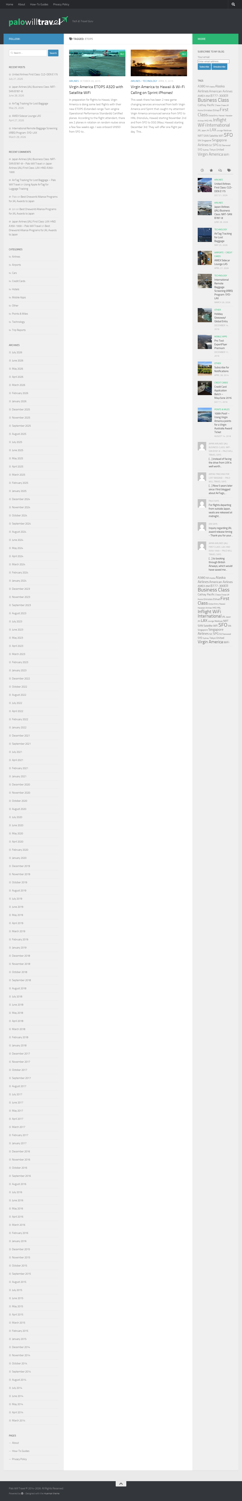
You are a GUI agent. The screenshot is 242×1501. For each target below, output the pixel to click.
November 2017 (21, 1061)
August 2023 (19, 613)
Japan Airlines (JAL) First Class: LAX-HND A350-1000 (31, 168)
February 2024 (20, 572)
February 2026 (20, 393)
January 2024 (19, 580)
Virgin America (210, 154)
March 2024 (18, 564)
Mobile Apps (19, 297)
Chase (217, 105)
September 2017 (21, 1078)
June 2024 (17, 540)
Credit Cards (18, 281)
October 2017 (19, 1070)
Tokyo (212, 149)
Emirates (208, 110)
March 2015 (18, 1322)
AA (207, 86)
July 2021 (17, 752)
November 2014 (21, 1355)
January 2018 (19, 1045)
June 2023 (17, 629)
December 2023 (21, 588)
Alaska (212, 87)
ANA (208, 95)
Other (15, 305)
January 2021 (19, 776)
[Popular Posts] (211, 170)
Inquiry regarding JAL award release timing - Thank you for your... (221, 531)
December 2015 (21, 1249)
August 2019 (19, 890)
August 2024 (19, 531)
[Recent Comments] (219, 170)
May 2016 (17, 1208)
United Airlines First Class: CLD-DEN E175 (35, 74)
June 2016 (17, 1200)
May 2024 (17, 548)
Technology (150, 81)
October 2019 (19, 882)
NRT (200, 135)
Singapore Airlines (210, 631)
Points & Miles (20, 313)
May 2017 (17, 1110)
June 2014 (17, 1396)
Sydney (206, 150)
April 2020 (17, 841)
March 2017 (18, 1127)
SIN (199, 140)
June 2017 (17, 1102)
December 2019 (21, 866)
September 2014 (21, 1371)
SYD (200, 149)
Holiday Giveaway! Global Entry (221, 317)
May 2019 (17, 915)
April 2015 (17, 1314)
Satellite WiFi (216, 135)
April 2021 (17, 760)
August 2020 (19, 809)
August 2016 (19, 1184)
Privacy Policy (61, 4)
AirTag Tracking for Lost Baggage (30, 103)
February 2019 (20, 939)
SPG (215, 145)
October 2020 (19, 800)
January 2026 (19, 401)
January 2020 (19, 858)
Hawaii (222, 115)
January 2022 (19, 727)
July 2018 (17, 996)
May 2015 (17, 1306)
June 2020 (17, 825)
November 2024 (21, 507)
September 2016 (21, 1176)
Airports (16, 264)
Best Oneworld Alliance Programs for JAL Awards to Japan (33, 230)
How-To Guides (39, 4)
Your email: (204, 57)
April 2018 (17, 1021)
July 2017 (17, 1094)
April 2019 (17, 923)
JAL (199, 130)
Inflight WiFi (209, 611)
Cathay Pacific (206, 105)
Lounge (220, 130)
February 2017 (20, 1135)
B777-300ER (219, 96)
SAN (206, 135)
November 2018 (21, 964)
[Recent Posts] (202, 170)
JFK (208, 130)
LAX (213, 130)
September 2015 (21, 1273)
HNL (211, 120)
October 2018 (19, 972)
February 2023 (20, 662)
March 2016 (18, 1224)
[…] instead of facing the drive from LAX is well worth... (220, 462)
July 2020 (17, 817)
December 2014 (21, 1347)
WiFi (226, 154)
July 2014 (17, 1388)
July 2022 (17, 703)
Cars (14, 273)
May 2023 (17, 637)
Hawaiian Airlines (205, 608)
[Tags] (228, 170)
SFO (228, 135)
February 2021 (20, 768)
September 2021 (21, 743)
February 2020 (20, 849)
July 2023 (17, 621)
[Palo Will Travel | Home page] (38, 21)
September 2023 (21, 605)
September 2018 (21, 980)
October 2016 (19, 1167)
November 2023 (21, 597)
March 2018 (18, 1029)
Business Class (213, 100)
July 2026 (17, 352)
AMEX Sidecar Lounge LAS (26, 116)
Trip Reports (19, 330)
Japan (204, 130)
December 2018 (21, 955)
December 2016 (21, 1151)
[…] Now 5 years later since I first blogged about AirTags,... (220, 489)
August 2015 (19, 1282)
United (220, 149)
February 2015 (20, 1330)
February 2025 (20, 482)
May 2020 (17, 833)
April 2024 (17, 556)
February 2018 (20, 1037)
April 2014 (17, 1412)
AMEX (201, 95)
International (218, 125)
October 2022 (19, 686)
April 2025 (17, 466)
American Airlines (220, 91)
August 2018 (19, 988)
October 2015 (19, 1265)
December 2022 (21, 678)
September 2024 (21, 523)
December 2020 (21, 784)
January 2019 (19, 947)
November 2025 (21, 417)
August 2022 (19, 694)
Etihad (216, 110)
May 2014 (17, 1404)
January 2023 (19, 670)
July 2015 (17, 1290)
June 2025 (17, 450)
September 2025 (21, 425)
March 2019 (18, 931)
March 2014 (18, 1420)
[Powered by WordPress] (22, 1493)
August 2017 (19, 1086)
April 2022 (17, 711)
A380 (202, 86)
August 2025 (19, 434)
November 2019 (21, 874)
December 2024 (21, 499)
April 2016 (17, 1216)
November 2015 (21, 1257)
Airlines (74, 81)
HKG (206, 120)
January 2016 (19, 1241)
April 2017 (17, 1118)
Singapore (206, 140)
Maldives (227, 130)
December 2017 (21, 1053)
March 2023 (18, 654)
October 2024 (19, 515)
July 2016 (17, 1192)
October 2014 (19, 1363)
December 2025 (21, 409)
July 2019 (17, 898)
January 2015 (19, 1339)
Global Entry (213, 116)
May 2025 (17, 458)
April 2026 (17, 376)
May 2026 (17, 368)
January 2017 (19, 1143)
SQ (220, 145)
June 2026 (17, 360)
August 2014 (19, 1379)
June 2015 (17, 1298)
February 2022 (20, 719)
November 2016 (21, 1159)
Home (9, 4)
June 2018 (17, 1004)
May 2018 (17, 1012)
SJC (210, 145)
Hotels (15, 289)
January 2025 (19, 491)
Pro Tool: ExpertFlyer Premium (220, 344)
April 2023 (17, 646)
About (21, 4)
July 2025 (17, 442)
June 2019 (17, 906)
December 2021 (21, 735)
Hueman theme (52, 1493)
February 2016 (20, 1233)
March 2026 (18, 385)
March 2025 (18, 474)
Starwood (226, 145)
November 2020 (21, 792)
